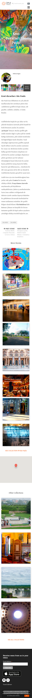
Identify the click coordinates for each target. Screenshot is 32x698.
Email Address (7, 661)
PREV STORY (9, 232)
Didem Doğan (16, 73)
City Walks (13, 222)
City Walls (5, 222)
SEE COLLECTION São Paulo (16, 451)
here (18, 693)
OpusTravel (6, 3)
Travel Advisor (7, 684)
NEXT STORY (23, 233)
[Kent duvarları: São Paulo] (4, 87)
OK (26, 695)
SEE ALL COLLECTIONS (16, 640)
